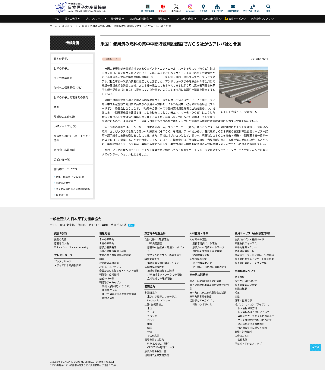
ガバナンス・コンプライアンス (252, 304)
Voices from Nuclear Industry (71, 247)
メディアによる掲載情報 (67, 265)
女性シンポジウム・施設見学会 (164, 254)
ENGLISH (162, 6)
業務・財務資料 (243, 331)
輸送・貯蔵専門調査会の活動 (205, 280)
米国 (149, 308)
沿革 (237, 292)
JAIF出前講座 (154, 243)
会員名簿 (242, 339)
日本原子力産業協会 (82, 7)
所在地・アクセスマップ (248, 343)
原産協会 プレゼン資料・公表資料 (254, 254)
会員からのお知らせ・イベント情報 (72, 138)
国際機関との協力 (154, 339)
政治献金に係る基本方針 (251, 323)
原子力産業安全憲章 (246, 284)
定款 (237, 296)
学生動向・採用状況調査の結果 (210, 266)
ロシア (151, 319)
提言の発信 (71, 18)
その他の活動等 (209, 18)
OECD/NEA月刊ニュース (161, 347)
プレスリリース (94, 18)
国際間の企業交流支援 (156, 355)
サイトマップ (217, 6)
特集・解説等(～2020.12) (70, 176)
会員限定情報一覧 (244, 250)
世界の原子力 (62, 68)
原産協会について (260, 18)
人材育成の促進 (198, 239)
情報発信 (116, 18)
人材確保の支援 (198, 258)
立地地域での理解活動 (159, 278)
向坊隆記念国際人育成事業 (207, 250)
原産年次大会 (63, 182)
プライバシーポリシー (252, 6)
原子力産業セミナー (203, 262)
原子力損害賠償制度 (201, 296)
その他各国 (153, 335)
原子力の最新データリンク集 (251, 262)
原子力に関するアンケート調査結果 (254, 258)
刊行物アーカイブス (65, 169)
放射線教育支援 (201, 254)
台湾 (149, 331)
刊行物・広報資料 (64, 149)
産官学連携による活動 (204, 243)
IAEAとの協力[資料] (158, 343)
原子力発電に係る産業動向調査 (73, 189)
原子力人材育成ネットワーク (208, 247)
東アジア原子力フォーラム (162, 296)
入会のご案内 (242, 335)
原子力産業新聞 (147, 6)
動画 (56, 106)
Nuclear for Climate (158, 300)
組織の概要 (241, 288)
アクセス (203, 6)
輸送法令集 (62, 195)
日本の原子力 (62, 58)
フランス (152, 316)
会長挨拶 (240, 276)
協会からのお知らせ (246, 280)
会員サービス (236, 18)
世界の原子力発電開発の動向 (71, 97)
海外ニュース (111, 59)
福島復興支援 (151, 258)
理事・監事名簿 (243, 300)
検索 (268, 6)
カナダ (151, 312)
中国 (149, 323)
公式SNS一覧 (62, 159)
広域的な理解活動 (154, 266)
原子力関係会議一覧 (155, 351)
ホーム (55, 18)
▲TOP (315, 347)
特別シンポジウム (202, 304)
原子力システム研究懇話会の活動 (208, 292)
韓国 (149, 327)
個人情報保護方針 (247, 308)
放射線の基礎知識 (64, 116)
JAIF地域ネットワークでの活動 (164, 274)
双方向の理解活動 (139, 18)
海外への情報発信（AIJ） (69, 87)
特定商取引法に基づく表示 (252, 327)
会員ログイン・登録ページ (249, 239)
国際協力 (162, 18)
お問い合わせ (233, 6)
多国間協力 (150, 292)
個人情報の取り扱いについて (253, 312)
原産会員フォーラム (246, 243)
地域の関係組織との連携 (160, 270)
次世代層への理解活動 (156, 239)
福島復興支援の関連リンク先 (163, 262)
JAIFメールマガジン (66, 126)
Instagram (190, 6)
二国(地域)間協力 (153, 304)
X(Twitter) (176, 6)
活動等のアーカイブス (202, 300)
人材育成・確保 (184, 18)
